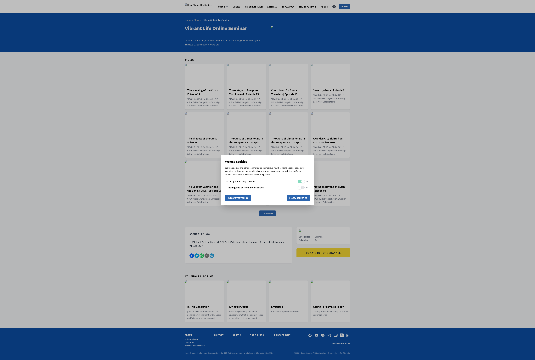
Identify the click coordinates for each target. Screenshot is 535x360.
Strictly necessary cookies (240, 181)
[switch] (301, 181)
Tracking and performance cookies (245, 187)
